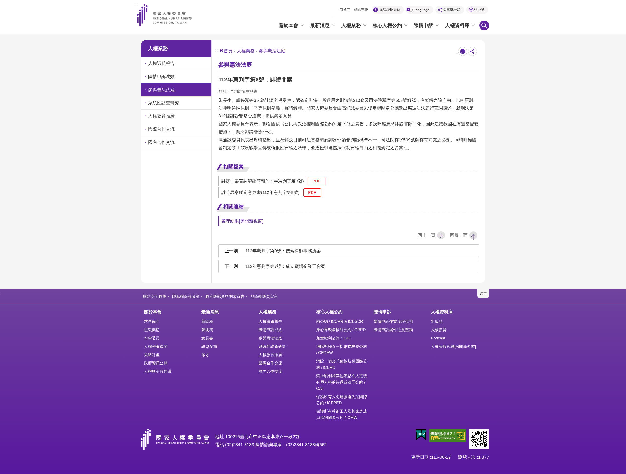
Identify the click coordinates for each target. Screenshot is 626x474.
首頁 (228, 50)
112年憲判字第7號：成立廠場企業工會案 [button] (285, 266)
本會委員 (152, 338)
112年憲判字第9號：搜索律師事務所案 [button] (283, 250)
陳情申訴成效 (270, 329)
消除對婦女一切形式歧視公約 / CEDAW (341, 349)
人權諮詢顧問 (156, 346)
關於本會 (288, 25)
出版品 (437, 321)
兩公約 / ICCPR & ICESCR (339, 321)
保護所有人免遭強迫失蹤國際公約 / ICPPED (341, 400)
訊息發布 (209, 346)
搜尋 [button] (484, 25)
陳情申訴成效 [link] (161, 76)
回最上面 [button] (459, 235)
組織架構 (152, 329)
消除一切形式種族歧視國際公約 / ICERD (341, 364)
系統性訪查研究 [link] (163, 103)
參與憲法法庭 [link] (161, 89)
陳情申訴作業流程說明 (393, 321)
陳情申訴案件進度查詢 (393, 329)
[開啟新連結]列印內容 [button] (462, 51)
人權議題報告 (270, 321)
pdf (317, 181)
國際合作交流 (270, 363)
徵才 (205, 354)
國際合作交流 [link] (161, 129)
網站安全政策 (154, 296)
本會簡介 (152, 321)
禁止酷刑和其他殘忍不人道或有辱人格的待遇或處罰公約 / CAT (341, 382)
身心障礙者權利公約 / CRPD (341, 329)
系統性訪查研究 (272, 346)
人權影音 (439, 329)
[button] (421, 434)
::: (136, 3)
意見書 (207, 338)
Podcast (438, 338)
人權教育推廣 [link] (161, 115)
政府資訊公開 (156, 363)
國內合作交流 (270, 371)
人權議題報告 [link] (161, 63)
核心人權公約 (387, 25)
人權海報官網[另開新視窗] (453, 346)
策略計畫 (152, 354)
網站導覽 (361, 10)
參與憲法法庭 (270, 338)
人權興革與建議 (157, 371)
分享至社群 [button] (451, 10)
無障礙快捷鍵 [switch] (390, 10)
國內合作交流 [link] (161, 142)
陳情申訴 (423, 25)
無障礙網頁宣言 (264, 296)
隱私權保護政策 (186, 296)
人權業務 (351, 25)
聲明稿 (207, 329)
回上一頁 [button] (426, 235)
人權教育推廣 (270, 354)
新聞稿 (207, 321)
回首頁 (345, 10)
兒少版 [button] (479, 10)
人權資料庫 (457, 25)
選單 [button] (483, 293)
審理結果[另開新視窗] (242, 221)
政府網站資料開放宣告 (225, 296)
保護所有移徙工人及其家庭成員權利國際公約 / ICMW (341, 414)
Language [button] (421, 10)
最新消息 (320, 25)
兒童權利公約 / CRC (333, 338)
